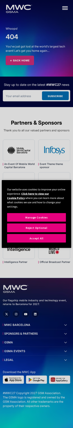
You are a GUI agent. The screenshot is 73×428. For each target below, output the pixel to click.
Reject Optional (36, 228)
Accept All (36, 238)
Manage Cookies (36, 217)
